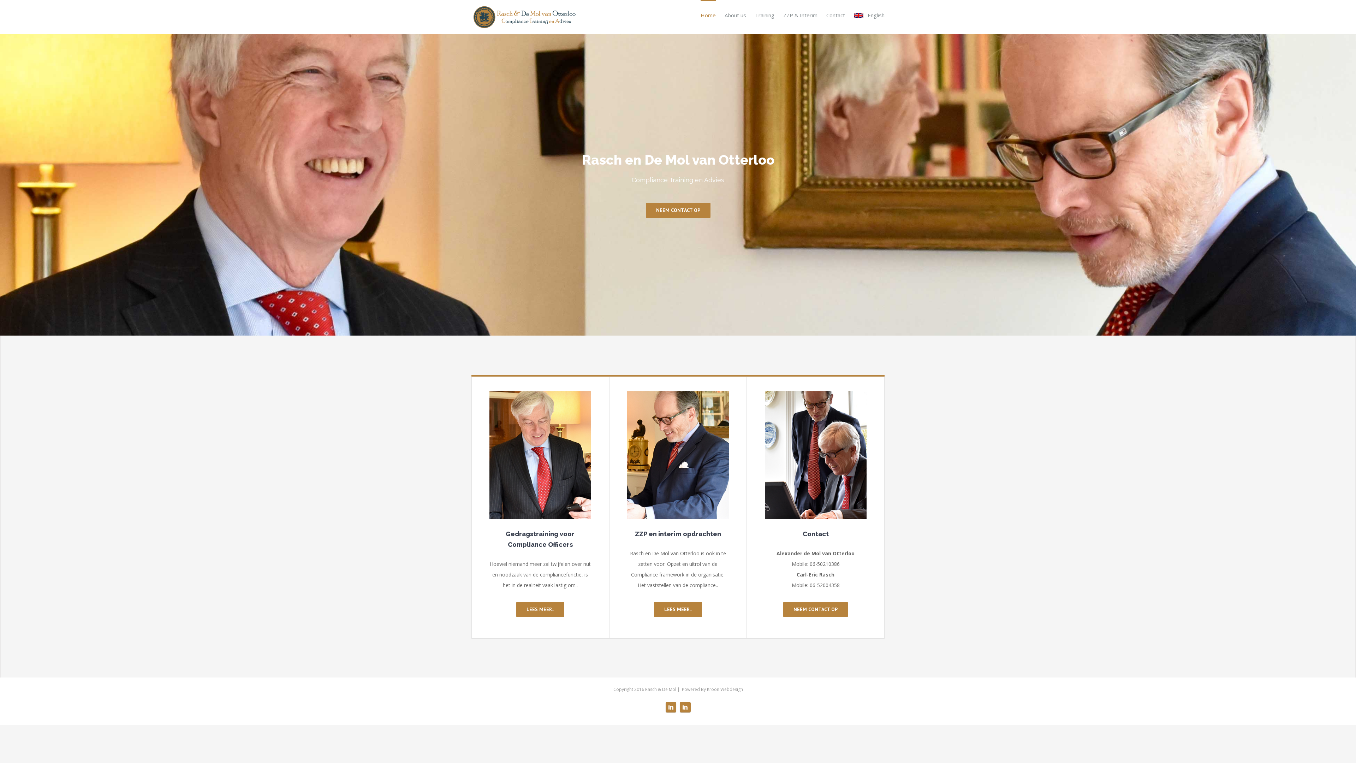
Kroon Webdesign (725, 689)
